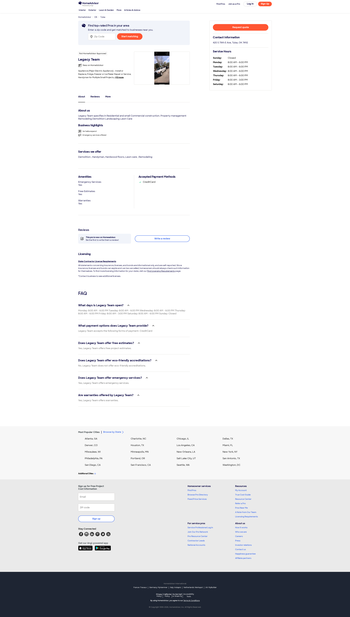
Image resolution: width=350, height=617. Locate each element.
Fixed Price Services (197, 499)
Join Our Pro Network (198, 532)
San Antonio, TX (231, 458)
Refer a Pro (240, 503)
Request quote (240, 27)
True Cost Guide (243, 494)
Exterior (92, 10)
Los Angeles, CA (186, 445)
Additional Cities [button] (85, 473)
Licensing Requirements (246, 516)
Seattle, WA (183, 465)
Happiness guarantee (245, 554)
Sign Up (265, 3)
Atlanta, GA (91, 438)
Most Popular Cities (89, 432)
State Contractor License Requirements (97, 261)
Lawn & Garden (106, 10)
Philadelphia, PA (94, 458)
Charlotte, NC (138, 438)
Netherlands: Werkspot (193, 587)
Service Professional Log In (200, 527)
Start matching (129, 36)
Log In (250, 3)
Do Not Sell (177, 595)
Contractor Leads (196, 540)
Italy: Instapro (175, 587)
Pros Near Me (241, 508)
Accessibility (188, 595)
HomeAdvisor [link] (84, 17)
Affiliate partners (243, 558)
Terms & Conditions (191, 600)
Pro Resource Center (198, 536)
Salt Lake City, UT (186, 458)
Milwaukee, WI (93, 451)
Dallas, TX (228, 438)
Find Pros (192, 490)
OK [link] (95, 17)
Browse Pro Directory (198, 494)
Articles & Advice (132, 10)
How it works (241, 527)
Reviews (95, 96)
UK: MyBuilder (211, 587)
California (167, 595)
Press (237, 540)
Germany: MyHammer (158, 587)
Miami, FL (228, 445)
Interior (82, 10)
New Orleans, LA (186, 451)
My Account (241, 490)
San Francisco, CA (141, 465)
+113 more (119, 77)
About (81, 96)
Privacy (159, 595)
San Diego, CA (93, 465)
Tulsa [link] (102, 17)
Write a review (162, 238)
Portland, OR (138, 458)
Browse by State (112, 432)
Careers (239, 536)
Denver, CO (91, 445)
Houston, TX (137, 445)
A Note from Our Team (245, 512)
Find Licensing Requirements (161, 271)
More (119, 10)
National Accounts (196, 545)
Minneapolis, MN (140, 451)
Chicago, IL (183, 438)
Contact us (240, 549)
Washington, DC (231, 465)
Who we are (241, 532)
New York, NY (230, 451)
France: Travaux (140, 587)
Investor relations (243, 545)
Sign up (96, 518)
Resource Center (243, 499)
